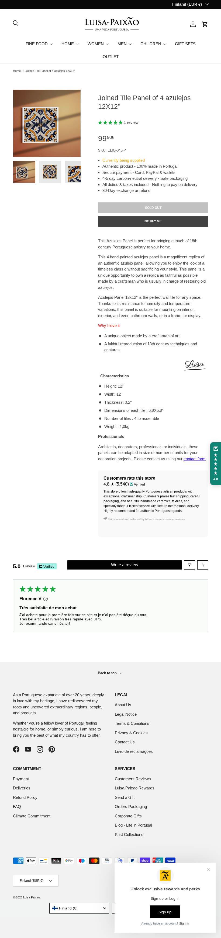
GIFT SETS (185, 43)
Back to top (108, 673)
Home (17, 70)
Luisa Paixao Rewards (134, 788)
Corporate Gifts (128, 816)
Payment (21, 779)
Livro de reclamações (134, 751)
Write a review (124, 565)
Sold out (153, 208)
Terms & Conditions (132, 723)
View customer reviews (126, 528)
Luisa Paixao (31, 897)
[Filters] (189, 565)
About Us (123, 704)
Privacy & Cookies (131, 732)
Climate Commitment (31, 816)
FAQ (17, 806)
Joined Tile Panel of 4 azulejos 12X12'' (50, 70)
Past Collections (129, 834)
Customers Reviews (133, 779)
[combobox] (79, 908)
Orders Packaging (131, 806)
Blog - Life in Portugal (133, 825)
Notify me (153, 221)
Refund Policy (25, 797)
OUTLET (111, 56)
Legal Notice (126, 714)
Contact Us (125, 742)
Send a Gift (124, 797)
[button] (205, 24)
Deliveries (21, 788)
